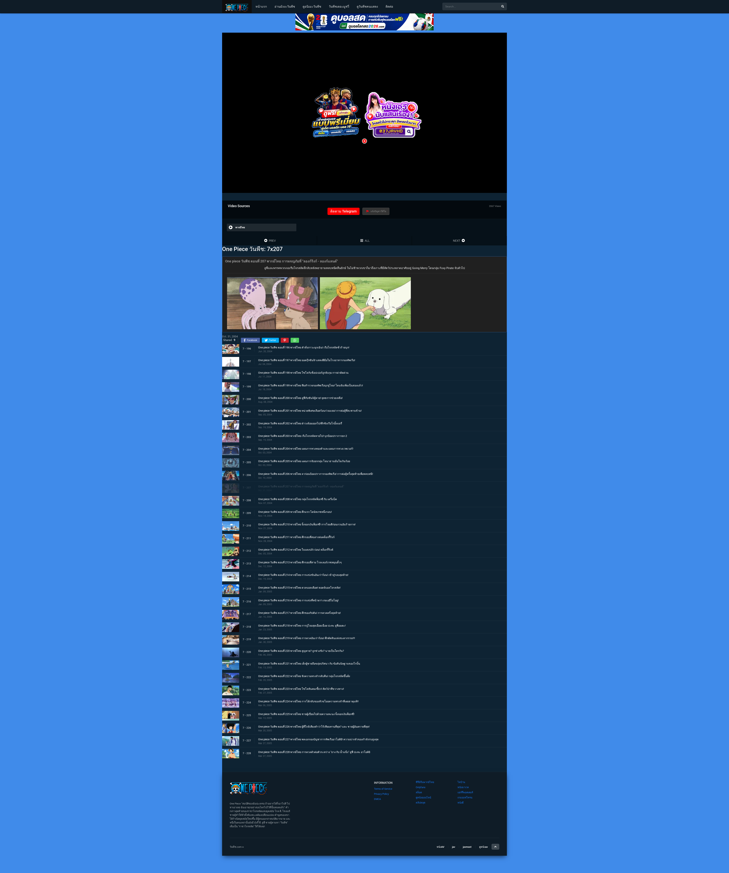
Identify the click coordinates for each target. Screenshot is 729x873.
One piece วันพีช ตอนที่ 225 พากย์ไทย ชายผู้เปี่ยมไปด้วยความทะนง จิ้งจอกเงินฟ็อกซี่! (306, 714)
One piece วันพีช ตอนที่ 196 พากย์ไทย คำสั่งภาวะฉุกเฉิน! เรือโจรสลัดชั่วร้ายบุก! (303, 347)
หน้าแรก (261, 6)
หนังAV (440, 847)
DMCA (377, 799)
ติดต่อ (389, 6)
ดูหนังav (483, 847)
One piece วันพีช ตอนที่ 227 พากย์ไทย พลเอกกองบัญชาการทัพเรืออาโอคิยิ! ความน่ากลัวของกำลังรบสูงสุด (318, 739)
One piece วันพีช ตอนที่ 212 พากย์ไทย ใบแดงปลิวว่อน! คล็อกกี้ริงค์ (295, 549)
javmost (467, 847)
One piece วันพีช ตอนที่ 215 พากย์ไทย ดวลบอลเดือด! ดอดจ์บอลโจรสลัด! (299, 587)
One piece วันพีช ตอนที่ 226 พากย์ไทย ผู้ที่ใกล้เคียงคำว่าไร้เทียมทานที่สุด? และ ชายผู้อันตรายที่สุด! (314, 726)
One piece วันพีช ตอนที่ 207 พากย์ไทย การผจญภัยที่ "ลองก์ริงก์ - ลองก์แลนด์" (301, 486)
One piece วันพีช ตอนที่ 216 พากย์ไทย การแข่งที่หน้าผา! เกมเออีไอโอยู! (298, 600)
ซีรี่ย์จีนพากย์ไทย (425, 782)
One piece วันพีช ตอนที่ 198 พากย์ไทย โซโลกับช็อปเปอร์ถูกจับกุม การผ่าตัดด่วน (303, 372)
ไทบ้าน (461, 782)
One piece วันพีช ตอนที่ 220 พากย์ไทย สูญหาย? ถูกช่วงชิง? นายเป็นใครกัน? (301, 650)
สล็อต (419, 792)
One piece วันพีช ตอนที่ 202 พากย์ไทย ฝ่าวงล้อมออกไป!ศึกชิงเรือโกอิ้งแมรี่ (300, 423)
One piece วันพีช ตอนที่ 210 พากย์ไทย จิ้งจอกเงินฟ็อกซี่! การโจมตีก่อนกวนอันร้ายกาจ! (307, 524)
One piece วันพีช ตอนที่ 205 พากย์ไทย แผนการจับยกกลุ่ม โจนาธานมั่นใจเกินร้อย (304, 461)
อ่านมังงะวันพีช (285, 6)
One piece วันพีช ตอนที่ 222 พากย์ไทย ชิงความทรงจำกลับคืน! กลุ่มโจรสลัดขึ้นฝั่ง (304, 676)
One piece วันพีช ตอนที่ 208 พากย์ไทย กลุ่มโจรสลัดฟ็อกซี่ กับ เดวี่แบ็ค (297, 499)
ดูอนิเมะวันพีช (312, 6)
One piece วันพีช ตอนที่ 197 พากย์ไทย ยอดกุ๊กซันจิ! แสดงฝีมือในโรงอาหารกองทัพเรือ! (306, 360)
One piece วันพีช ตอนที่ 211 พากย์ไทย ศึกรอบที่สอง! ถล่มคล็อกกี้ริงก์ (296, 537)
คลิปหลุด (420, 802)
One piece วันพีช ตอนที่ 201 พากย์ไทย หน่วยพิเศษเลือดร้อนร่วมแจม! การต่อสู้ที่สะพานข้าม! (310, 410)
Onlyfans (420, 787)
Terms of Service (383, 788)
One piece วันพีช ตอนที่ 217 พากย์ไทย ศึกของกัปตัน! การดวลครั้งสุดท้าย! (299, 613)
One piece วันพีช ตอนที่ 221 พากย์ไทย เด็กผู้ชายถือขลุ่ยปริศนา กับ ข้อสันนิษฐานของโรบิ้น (309, 663)
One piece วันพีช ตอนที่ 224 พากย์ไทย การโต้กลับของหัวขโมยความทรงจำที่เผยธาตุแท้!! (308, 701)
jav (453, 847)
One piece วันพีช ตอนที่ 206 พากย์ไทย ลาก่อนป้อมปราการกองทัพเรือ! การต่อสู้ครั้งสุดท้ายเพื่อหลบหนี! (315, 473)
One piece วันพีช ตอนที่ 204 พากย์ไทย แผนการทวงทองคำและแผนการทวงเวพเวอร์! (305, 448)
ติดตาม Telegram (343, 211)
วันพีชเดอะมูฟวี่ (339, 6)
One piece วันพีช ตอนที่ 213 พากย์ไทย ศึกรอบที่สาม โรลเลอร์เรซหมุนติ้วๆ (300, 562)
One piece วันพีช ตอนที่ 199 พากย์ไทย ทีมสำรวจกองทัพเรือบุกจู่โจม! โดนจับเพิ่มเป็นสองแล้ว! (310, 385)
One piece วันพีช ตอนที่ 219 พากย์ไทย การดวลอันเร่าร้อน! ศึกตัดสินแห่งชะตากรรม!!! (306, 638)
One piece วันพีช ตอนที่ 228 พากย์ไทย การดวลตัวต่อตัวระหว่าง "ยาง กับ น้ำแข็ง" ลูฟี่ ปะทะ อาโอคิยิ (314, 752)
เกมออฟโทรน (465, 797)
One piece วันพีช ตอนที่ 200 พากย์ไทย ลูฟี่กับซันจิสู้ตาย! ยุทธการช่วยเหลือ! (300, 398)
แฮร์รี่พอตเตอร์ (465, 792)
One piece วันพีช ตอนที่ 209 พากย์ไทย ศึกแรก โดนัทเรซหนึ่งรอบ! (295, 511)
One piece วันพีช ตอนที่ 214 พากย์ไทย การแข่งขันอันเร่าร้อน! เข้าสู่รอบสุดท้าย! (303, 575)
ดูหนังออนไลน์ (423, 797)
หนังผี (461, 802)
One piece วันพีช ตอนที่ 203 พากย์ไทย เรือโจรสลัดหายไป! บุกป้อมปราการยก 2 (302, 435)
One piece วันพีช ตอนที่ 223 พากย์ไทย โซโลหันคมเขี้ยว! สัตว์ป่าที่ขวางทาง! (301, 688)
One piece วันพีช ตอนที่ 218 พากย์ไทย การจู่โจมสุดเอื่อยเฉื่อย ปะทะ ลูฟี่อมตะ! (302, 625)
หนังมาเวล (463, 787)
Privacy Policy (381, 793)
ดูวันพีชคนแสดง (367, 6)
